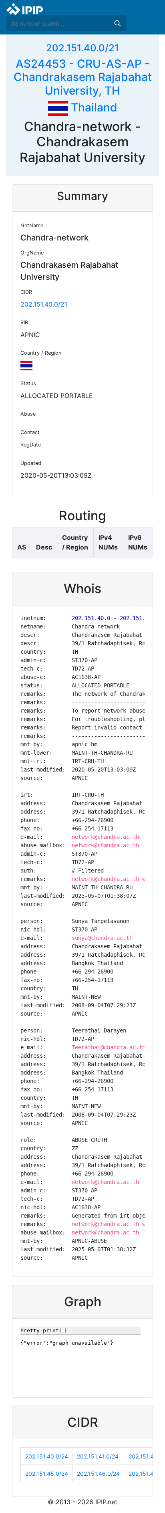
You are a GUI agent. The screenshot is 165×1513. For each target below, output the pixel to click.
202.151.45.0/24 (46, 1473)
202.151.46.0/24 (98, 1473)
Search (117, 23)
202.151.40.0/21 (82, 48)
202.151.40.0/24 (46, 1456)
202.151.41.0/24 (98, 1456)
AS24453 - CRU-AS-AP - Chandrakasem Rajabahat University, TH (83, 77)
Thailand (92, 107)
